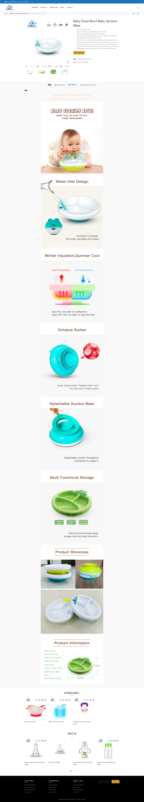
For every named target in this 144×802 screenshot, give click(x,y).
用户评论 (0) (72, 85)
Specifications (59, 85)
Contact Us (76, 792)
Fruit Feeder (27, 792)
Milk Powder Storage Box (56, 721)
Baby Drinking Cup (29, 787)
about (62, 7)
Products (44, 7)
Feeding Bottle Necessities (21, 13)
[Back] (6, 13)
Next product (138, 13)
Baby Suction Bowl (30, 721)
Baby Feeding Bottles (30, 785)
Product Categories (78, 785)
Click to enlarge (68, 61)
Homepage (35, 7)
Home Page (76, 787)
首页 (12, 13)
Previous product (134, 13)
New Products (52, 789)
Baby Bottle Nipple (54, 762)
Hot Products (52, 792)
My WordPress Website (69, 799)
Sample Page (54, 7)
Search (115, 781)
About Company (53, 785)
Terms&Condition (78, 789)
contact (70, 7)
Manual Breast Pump (30, 789)
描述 (49, 85)
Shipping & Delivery (88, 85)
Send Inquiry (79, 52)
